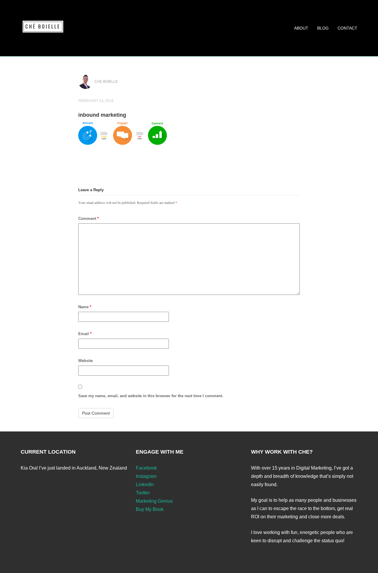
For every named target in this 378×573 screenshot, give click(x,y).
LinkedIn (145, 484)
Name (84, 307)
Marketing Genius (154, 501)
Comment (88, 218)
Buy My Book (150, 509)
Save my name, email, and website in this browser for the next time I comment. (150, 396)
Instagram (146, 476)
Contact (347, 28)
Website (85, 360)
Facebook (146, 467)
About (301, 28)
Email (85, 334)
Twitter (143, 492)
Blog (323, 28)
